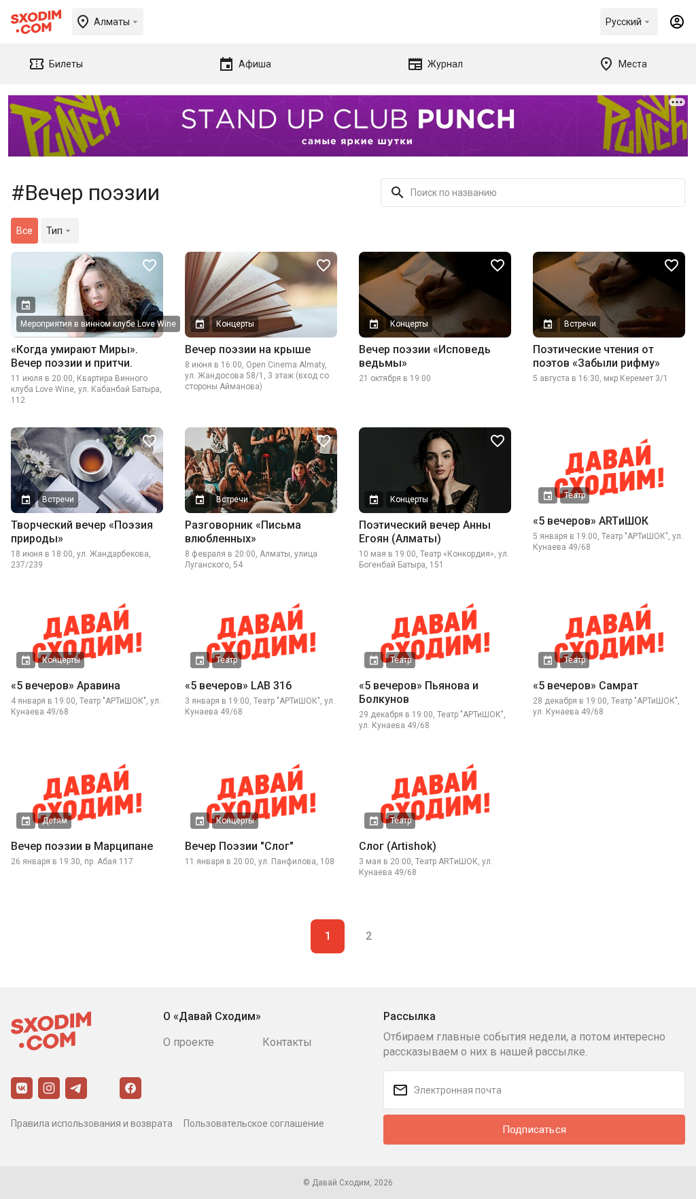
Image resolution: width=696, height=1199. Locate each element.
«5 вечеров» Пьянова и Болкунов (418, 692)
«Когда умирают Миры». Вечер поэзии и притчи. (74, 356)
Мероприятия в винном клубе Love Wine (98, 324)
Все (24, 230)
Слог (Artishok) (397, 846)
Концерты (235, 324)
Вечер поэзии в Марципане (82, 846)
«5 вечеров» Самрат (585, 685)
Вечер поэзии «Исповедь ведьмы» (425, 356)
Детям (54, 820)
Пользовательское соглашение (254, 1123)
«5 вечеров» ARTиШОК (590, 520)
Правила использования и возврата (92, 1123)
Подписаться (534, 1129)
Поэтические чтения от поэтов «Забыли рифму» (596, 356)
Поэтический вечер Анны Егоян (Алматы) (425, 532)
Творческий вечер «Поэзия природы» (82, 532)
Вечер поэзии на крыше (248, 349)
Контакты (287, 1042)
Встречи (580, 324)
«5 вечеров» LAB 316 (238, 685)
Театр (574, 495)
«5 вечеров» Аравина (65, 685)
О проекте (188, 1042)
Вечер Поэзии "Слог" (239, 846)
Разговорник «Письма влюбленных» (243, 532)
